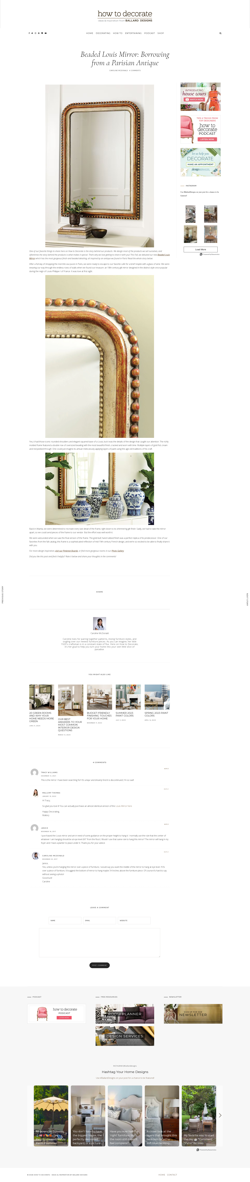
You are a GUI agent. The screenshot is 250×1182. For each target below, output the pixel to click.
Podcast (149, 33)
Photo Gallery (118, 550)
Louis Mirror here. (123, 806)
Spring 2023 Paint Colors (156, 714)
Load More (195, 250)
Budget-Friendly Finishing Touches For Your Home (99, 716)
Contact (172, 1175)
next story (247, 599)
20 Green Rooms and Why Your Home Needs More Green (41, 717)
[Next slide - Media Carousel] (220, 1115)
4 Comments (135, 70)
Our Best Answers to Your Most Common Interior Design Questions (70, 725)
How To (118, 33)
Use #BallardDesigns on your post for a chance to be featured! (125, 1078)
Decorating (103, 33)
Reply (166, 769)
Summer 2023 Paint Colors (125, 714)
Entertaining (133, 33)
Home (89, 33)
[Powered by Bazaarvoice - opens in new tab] (209, 254)
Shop (161, 33)
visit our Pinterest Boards (66, 550)
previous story (2, 594)
